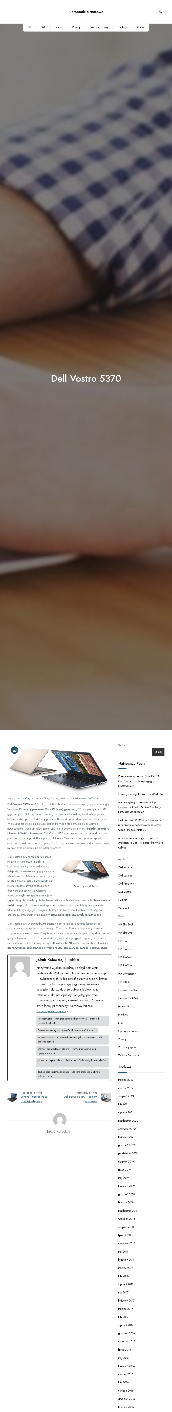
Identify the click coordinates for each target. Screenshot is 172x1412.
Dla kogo (123, 27)
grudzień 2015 (126, 1399)
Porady (76, 27)
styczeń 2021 (126, 1112)
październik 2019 (128, 1153)
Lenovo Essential (127, 990)
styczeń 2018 (126, 1284)
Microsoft (123, 1006)
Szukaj (121, 745)
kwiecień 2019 (126, 1186)
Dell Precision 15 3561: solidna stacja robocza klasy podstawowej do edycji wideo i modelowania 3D (139, 825)
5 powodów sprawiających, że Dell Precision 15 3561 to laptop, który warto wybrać (141, 843)
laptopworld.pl (43, 881)
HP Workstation (127, 974)
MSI (120, 1023)
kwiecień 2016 (126, 1366)
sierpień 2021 (126, 1096)
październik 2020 (128, 1121)
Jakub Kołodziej (22, 798)
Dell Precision (126, 884)
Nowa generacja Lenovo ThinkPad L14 (140, 794)
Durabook (124, 908)
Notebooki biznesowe (86, 11)
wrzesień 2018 (126, 1219)
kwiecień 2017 (126, 1301)
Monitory (123, 1014)
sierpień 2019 (126, 1162)
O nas (140, 27)
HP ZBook (124, 982)
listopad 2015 (126, 1407)
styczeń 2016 (126, 1391)
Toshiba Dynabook (128, 1055)
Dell (43, 27)
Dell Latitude (125, 876)
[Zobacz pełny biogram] (67, 1011)
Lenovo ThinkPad (128, 998)
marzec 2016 (125, 1374)
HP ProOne (125, 965)
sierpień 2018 (126, 1227)
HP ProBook (125, 949)
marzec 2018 (125, 1268)
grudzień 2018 (126, 1194)
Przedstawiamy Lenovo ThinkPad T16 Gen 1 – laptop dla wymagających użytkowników (139, 781)
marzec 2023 (126, 1080)
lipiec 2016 (124, 1350)
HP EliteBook (125, 924)
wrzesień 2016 (126, 1341)
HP (30, 27)
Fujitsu (121, 916)
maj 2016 (123, 1358)
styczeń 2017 (125, 1325)
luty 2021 (123, 1104)
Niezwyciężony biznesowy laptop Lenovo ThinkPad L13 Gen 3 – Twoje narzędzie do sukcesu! (140, 807)
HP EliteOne (125, 933)
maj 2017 (123, 1292)
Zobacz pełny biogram (51, 1011)
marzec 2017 (125, 1309)
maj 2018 (123, 1252)
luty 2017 (123, 1317)
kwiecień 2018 (126, 1260)
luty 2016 (123, 1382)
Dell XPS (123, 900)
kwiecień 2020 (126, 1137)
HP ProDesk (125, 957)
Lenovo (59, 27)
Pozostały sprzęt (99, 27)
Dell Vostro (93, 798)
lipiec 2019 (124, 1170)
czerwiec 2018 (126, 1243)
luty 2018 (123, 1276)
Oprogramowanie (128, 1031)
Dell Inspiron (125, 867)
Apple (121, 859)
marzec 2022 (126, 1088)
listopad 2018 (126, 1202)
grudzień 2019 (126, 1145)
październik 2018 (128, 1211)
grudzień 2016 (126, 1333)
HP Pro (122, 941)
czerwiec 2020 (127, 1129)
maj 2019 (123, 1178)
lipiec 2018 (124, 1235)
